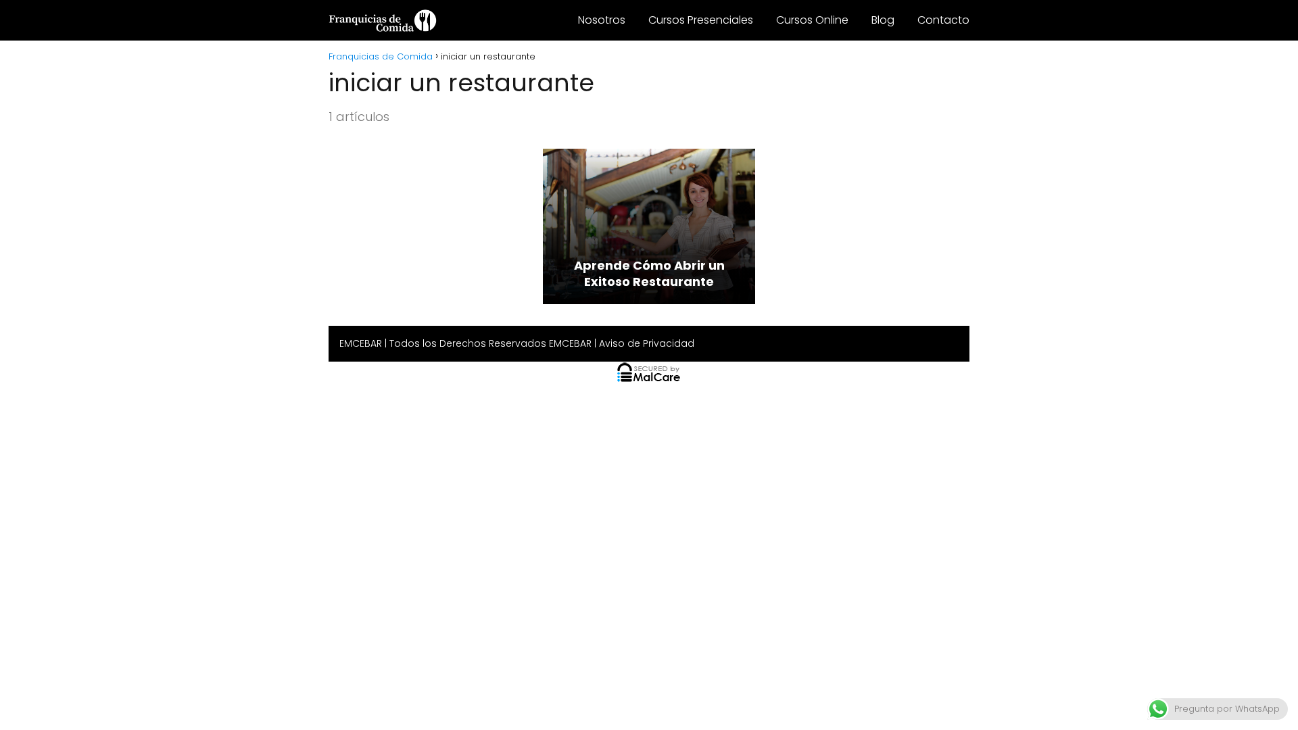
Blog (882, 20)
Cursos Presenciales (700, 20)
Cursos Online (812, 20)
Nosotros (601, 20)
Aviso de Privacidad (646, 343)
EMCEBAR (360, 343)
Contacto (943, 20)
